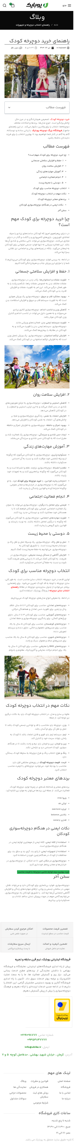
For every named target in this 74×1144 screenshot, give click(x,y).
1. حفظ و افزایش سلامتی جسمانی (47, 160)
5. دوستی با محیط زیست (51, 183)
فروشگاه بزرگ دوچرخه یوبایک (47, 130)
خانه (56, 25)
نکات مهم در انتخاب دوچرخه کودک (48, 194)
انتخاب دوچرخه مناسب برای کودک (49, 188)
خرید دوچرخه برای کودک (29, 481)
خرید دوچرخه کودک (60, 119)
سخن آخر (62, 210)
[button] (9, 107)
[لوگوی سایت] (37, 5)
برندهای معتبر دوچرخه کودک (52, 199)
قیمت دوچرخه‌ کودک (50, 762)
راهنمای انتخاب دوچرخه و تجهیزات (33, 25)
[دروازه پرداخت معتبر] (62, 1010)
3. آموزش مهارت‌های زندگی (49, 171)
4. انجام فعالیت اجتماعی (51, 177)
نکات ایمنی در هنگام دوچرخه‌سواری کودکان (41, 205)
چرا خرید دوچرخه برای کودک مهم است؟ (47, 155)
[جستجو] (4, 5)
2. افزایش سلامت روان (52, 166)
